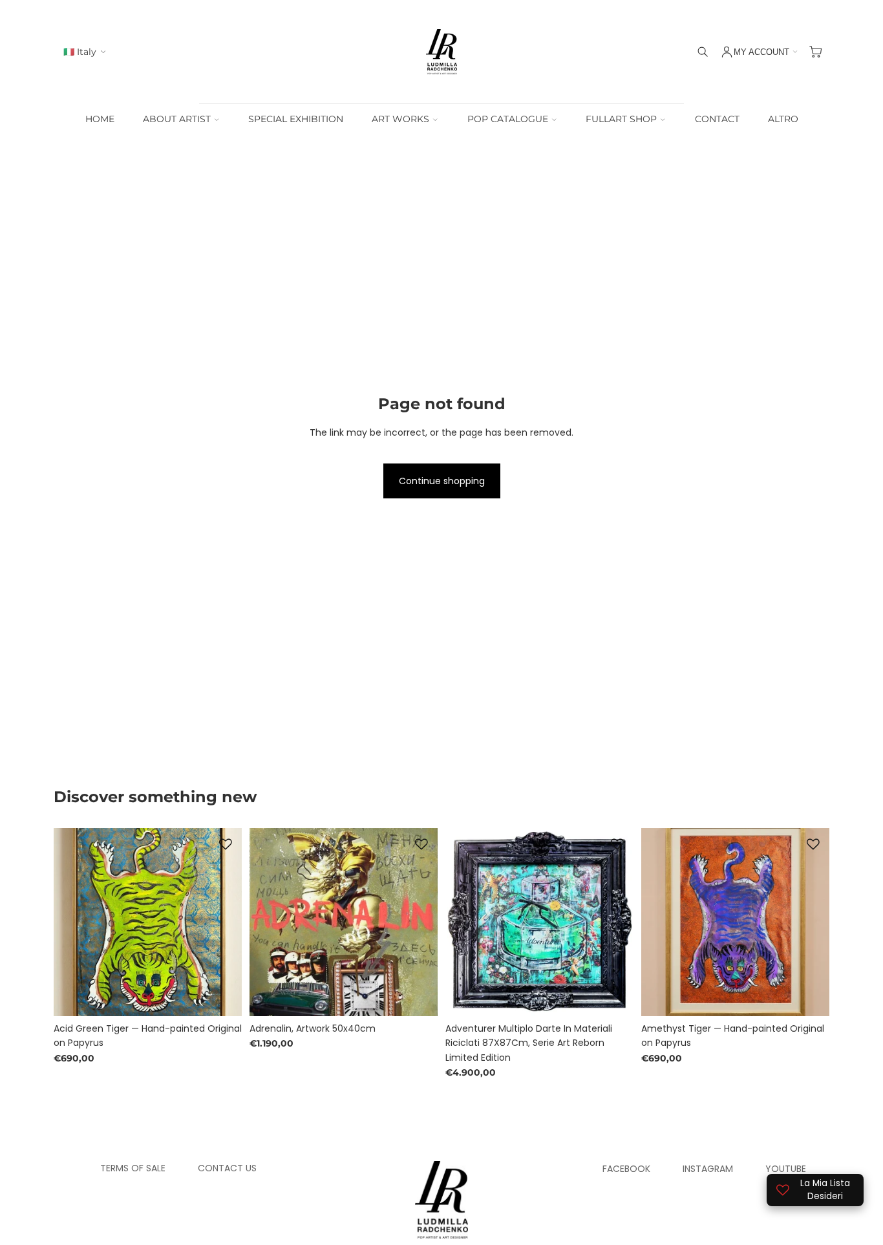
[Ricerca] (702, 51)
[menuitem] (783, 119)
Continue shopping (442, 480)
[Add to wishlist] (226, 844)
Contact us (227, 1168)
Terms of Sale (132, 1168)
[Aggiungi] (221, 996)
